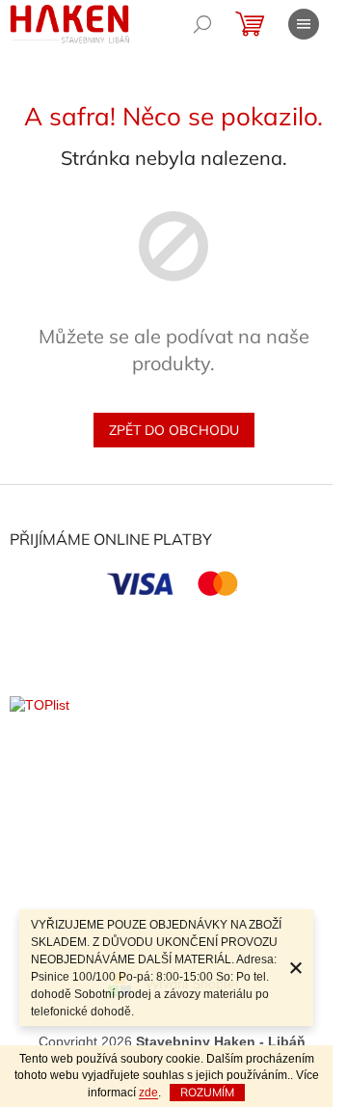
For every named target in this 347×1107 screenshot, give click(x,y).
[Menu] (303, 24)
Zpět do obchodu (174, 430)
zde (148, 1092)
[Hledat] (202, 24)
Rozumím (207, 1092)
